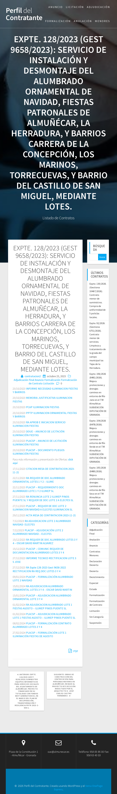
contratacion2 (33, 376)
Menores (102, 21)
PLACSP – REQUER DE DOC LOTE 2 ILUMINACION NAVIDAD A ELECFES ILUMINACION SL (43, 507)
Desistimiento (96, 577)
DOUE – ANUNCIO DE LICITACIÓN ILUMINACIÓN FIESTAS (38, 433)
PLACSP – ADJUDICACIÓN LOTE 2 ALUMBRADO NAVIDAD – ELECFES (38, 532)
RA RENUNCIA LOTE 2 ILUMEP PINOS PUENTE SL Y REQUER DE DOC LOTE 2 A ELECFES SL (43, 498)
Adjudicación (98, 7)
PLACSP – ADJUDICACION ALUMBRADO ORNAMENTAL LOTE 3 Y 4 (42, 597)
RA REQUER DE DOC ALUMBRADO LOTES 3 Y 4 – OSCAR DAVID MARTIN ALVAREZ (45, 541)
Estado (93, 589)
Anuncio (55, 7)
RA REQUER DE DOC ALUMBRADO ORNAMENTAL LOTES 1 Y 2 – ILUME (39, 479)
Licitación (75, 7)
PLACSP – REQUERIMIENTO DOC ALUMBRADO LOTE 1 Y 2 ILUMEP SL (38, 489)
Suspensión (95, 622)
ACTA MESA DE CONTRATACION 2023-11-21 (51, 515)
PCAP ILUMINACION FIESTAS (42, 407)
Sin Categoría (96, 616)
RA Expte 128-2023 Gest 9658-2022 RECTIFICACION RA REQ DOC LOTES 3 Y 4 (39, 569)
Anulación (83, 21)
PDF (75, 651)
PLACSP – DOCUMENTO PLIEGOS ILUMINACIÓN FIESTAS (38, 451)
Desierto (93, 571)
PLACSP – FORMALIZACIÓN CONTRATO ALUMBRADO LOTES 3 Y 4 (42, 625)
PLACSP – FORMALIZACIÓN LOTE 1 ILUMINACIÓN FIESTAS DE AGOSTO (39, 634)
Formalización (58, 21)
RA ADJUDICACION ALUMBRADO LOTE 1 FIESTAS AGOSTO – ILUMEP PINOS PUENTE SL (42, 606)
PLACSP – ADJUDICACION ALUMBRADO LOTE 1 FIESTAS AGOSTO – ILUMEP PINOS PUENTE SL (44, 615)
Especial (93, 583)
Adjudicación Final (24, 380)
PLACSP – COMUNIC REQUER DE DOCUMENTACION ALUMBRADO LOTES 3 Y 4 (38, 550)
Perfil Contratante (24, 14)
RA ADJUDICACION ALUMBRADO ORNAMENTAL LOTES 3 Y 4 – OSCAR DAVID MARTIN (42, 587)
